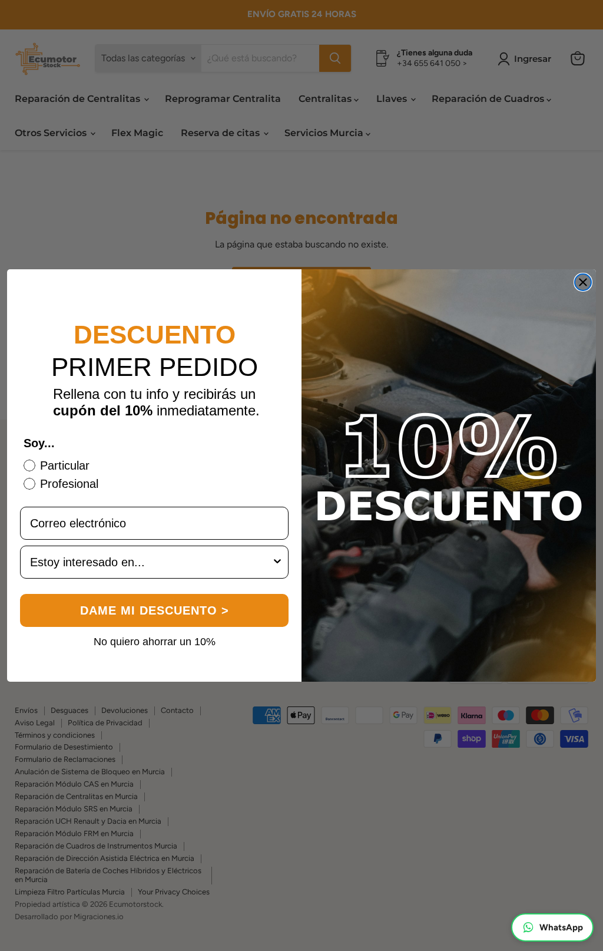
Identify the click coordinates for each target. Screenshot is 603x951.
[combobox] (150, 562)
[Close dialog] (583, 282)
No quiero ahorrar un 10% (155, 641)
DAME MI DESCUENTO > (154, 610)
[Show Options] (277, 562)
